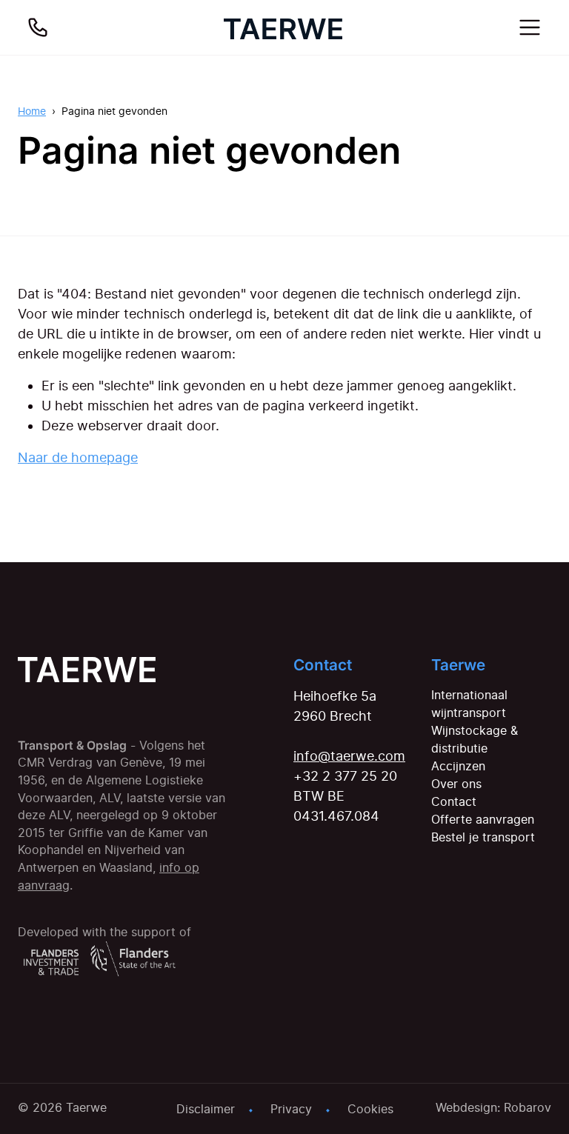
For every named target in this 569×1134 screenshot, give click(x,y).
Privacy (291, 1108)
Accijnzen (458, 765)
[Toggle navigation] (529, 27)
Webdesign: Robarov (493, 1107)
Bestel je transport (483, 837)
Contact (453, 801)
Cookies (370, 1108)
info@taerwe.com (349, 756)
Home (32, 110)
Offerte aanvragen (482, 819)
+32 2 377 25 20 (345, 776)
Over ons (456, 783)
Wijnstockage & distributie (474, 739)
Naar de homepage (78, 457)
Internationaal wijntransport (469, 703)
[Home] (283, 27)
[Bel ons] (38, 27)
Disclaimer (205, 1108)
